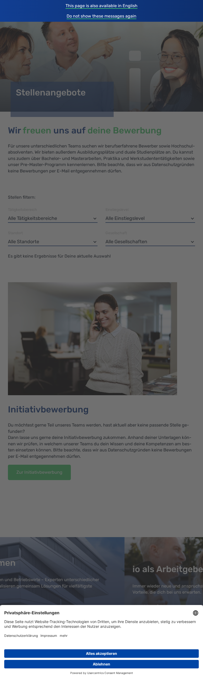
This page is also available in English (101, 5)
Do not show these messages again (101, 16)
